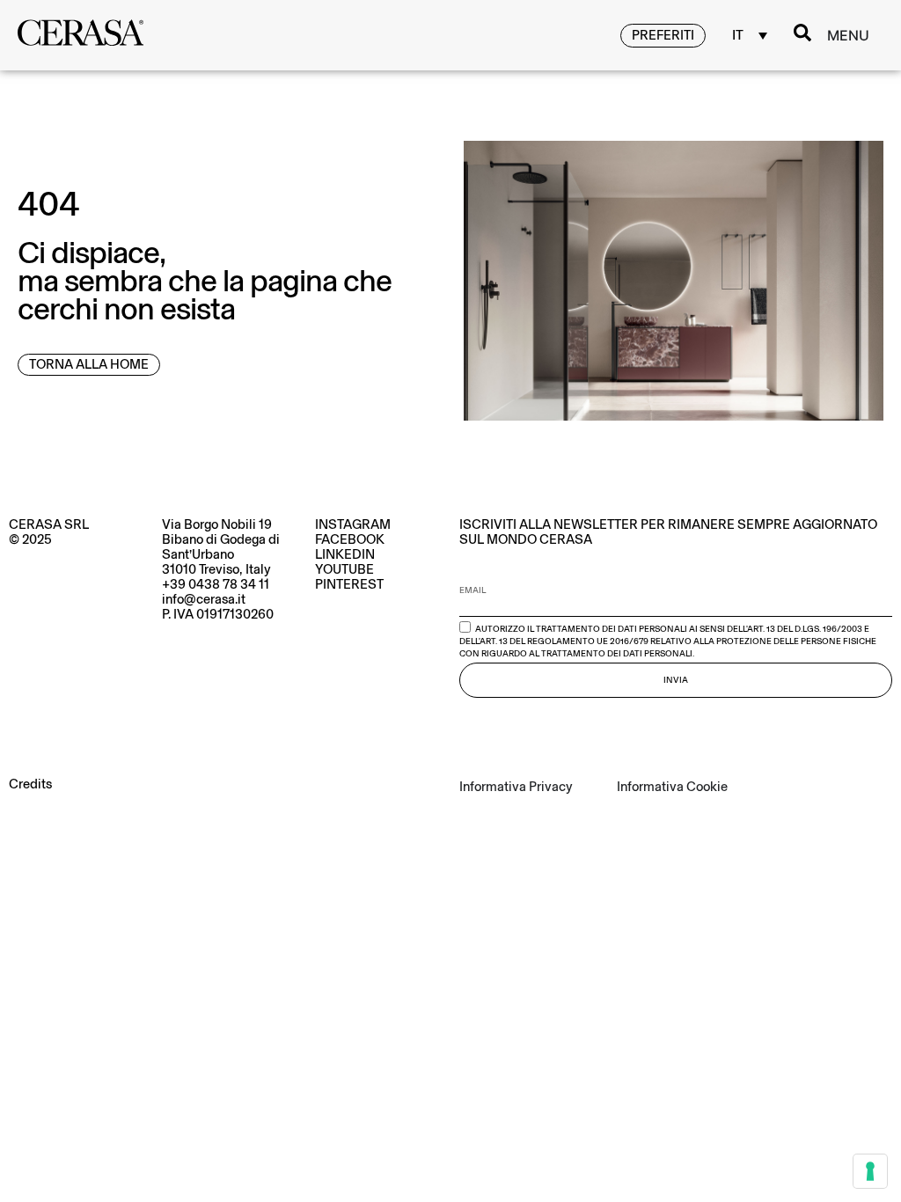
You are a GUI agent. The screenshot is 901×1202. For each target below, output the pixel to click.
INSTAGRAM (353, 524)
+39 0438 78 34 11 (215, 584)
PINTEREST (349, 584)
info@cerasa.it (203, 599)
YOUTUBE (344, 569)
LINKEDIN (345, 554)
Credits (30, 784)
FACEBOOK (350, 539)
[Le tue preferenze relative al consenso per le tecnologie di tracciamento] (870, 1171)
